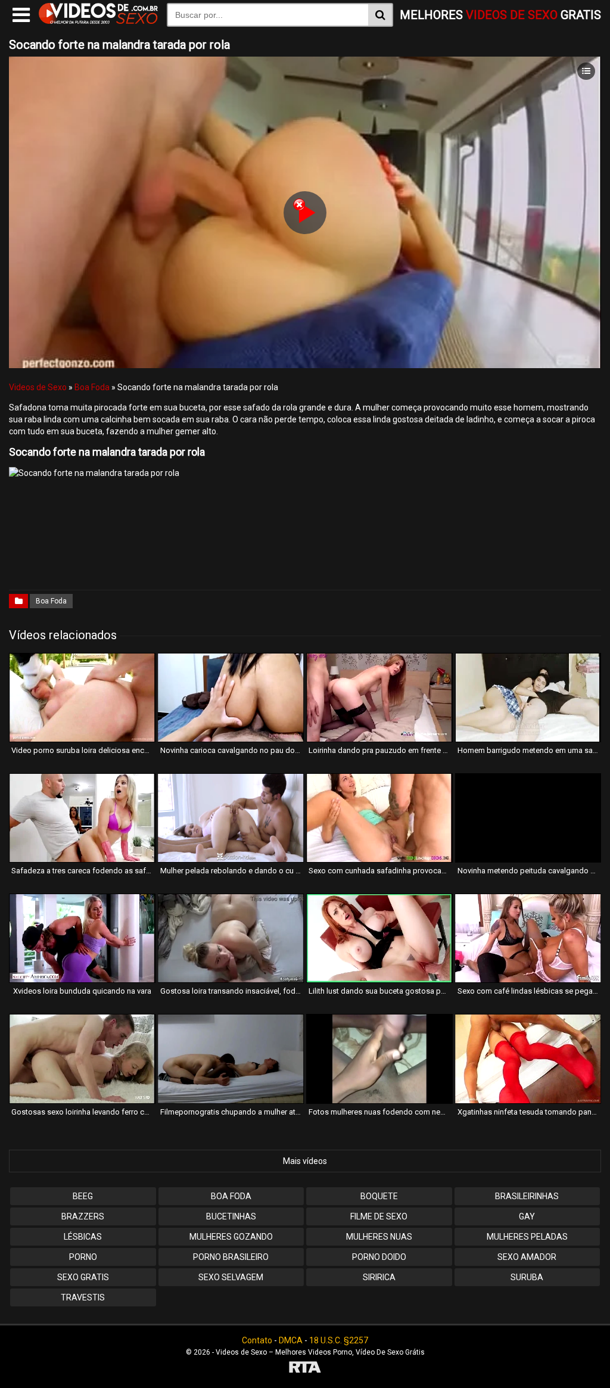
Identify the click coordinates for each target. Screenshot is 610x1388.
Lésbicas (83, 1236)
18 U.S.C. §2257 (338, 1340)
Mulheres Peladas (527, 1236)
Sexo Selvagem (230, 1277)
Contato (257, 1340)
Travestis (83, 1297)
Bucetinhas (231, 1216)
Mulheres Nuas (379, 1236)
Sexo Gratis (83, 1277)
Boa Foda (92, 387)
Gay (527, 1216)
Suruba (527, 1277)
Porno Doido (379, 1257)
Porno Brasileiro (231, 1257)
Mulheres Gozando (231, 1236)
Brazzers (82, 1216)
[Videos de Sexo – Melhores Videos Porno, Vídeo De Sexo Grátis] (98, 21)
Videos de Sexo (38, 387)
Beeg (83, 1196)
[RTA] (305, 1368)
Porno (83, 1257)
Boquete (379, 1196)
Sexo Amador (526, 1257)
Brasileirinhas (527, 1196)
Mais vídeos (305, 1161)
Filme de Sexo (378, 1216)
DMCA (291, 1340)
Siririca (379, 1277)
